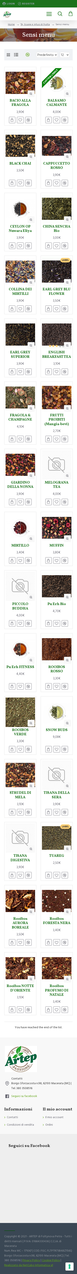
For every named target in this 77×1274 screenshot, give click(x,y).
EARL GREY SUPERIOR (20, 354)
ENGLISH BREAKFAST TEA (56, 354)
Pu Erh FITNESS (20, 667)
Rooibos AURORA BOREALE (20, 923)
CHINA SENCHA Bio (56, 229)
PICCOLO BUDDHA (20, 606)
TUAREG (56, 856)
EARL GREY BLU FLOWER (57, 291)
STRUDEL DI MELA (20, 795)
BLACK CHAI (20, 164)
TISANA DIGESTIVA (20, 858)
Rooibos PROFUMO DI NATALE (56, 990)
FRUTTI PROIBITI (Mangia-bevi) (56, 419)
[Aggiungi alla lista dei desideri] (20, 875)
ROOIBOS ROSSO (56, 669)
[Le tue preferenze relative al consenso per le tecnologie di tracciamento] (69, 1266)
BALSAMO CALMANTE (56, 103)
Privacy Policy (31, 1260)
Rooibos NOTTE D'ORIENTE (20, 988)
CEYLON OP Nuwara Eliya (20, 229)
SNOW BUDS (57, 730)
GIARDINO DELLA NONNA (20, 485)
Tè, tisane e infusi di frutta (35, 24)
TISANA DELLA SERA (57, 795)
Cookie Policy (51, 1260)
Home (11, 24)
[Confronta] (28, 875)
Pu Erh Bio (56, 604)
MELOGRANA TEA (56, 485)
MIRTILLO (20, 546)
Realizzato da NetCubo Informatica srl (28, 1265)
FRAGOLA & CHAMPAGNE (20, 417)
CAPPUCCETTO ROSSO (56, 166)
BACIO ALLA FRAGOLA (20, 103)
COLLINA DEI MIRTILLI (20, 291)
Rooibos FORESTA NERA (56, 921)
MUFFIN (56, 546)
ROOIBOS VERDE (20, 732)
